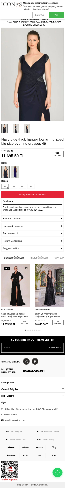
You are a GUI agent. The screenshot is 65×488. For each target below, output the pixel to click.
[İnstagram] (26, 361)
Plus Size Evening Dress (34, 19)
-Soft (32, 485)
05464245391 (34, 371)
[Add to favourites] (26, 268)
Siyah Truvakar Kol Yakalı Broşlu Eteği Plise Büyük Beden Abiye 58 (15, 315)
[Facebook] (35, 361)
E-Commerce (41, 485)
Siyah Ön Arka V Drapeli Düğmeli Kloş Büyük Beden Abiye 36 (47, 315)
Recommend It (10, 233)
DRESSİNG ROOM (42, 310)
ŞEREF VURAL (7, 310)
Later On (39, 15)
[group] (32, 74)
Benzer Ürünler (14, 258)
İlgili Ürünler (39, 258)
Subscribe (54, 347)
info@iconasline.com (15, 420)
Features (8, 201)
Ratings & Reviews (12, 226)
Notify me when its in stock (32, 194)
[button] (25, 330)
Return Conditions (12, 240)
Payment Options (12, 218)
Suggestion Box (11, 248)
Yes (56, 15)
